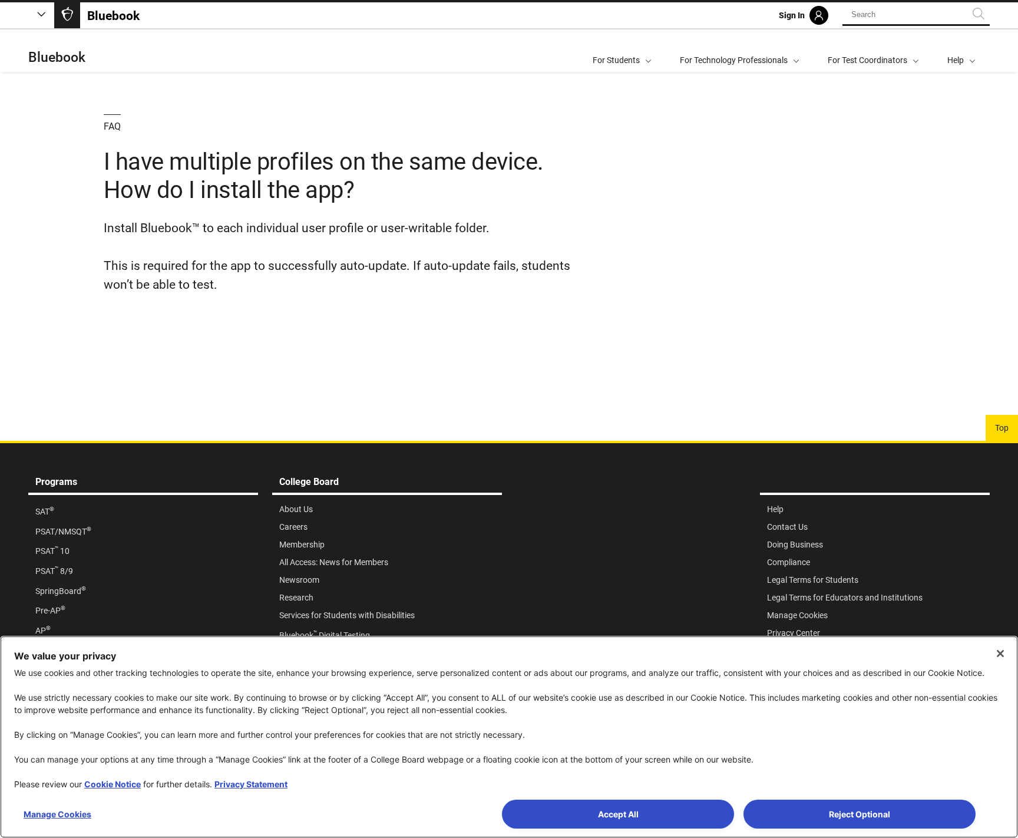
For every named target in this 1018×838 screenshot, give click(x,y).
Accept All (618, 814)
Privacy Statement (250, 784)
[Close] (1000, 654)
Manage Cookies (57, 814)
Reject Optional (859, 814)
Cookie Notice (112, 784)
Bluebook (56, 57)
